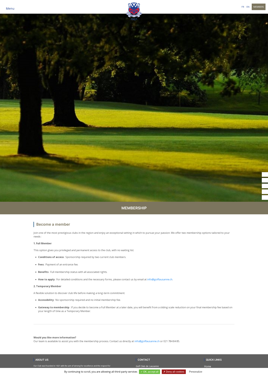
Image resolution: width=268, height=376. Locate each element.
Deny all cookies (174, 371)
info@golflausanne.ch (159, 279)
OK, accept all (151, 371)
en (247, 6)
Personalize (195, 371)
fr (242, 6)
